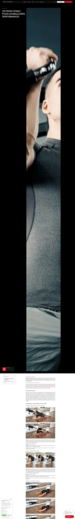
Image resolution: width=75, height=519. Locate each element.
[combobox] (55, 2)
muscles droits (50, 385)
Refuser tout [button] (9, 515)
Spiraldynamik (37, 382)
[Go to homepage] (7, 2)
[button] (25, 2)
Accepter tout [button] (4, 515)
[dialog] (6, 508)
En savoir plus (8, 505)
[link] (68, 2)
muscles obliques (42, 386)
